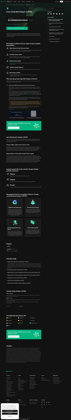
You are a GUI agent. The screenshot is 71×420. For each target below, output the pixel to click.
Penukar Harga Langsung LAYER (14, 24)
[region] (10, 411)
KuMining (19, 384)
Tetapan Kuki (10, 416)
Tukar (19, 377)
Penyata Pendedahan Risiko (10, 392)
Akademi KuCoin (20, 385)
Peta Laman (31, 388)
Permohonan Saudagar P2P (45, 380)
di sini (25, 104)
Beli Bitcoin (8, 402)
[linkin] (44, 404)
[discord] (48, 402)
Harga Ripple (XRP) (56, 380)
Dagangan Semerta (21, 380)
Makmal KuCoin (8, 384)
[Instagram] (46, 404)
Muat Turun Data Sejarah (22, 404)
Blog (7, 380)
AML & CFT (8, 393)
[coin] (41, 407)
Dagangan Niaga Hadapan (22, 381)
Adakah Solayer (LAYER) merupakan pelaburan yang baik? (19, 283)
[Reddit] (41, 404)
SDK (18, 403)
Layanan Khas (32, 385)
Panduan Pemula (32, 377)
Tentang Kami (8, 377)
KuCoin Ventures (9, 385)
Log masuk (57, 1)
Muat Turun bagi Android (34, 402)
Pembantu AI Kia (20, 389)
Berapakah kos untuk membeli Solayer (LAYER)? (17, 277)
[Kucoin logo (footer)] (9, 371)
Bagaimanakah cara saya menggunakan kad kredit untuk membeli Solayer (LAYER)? (24, 272)
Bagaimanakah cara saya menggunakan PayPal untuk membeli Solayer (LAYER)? (23, 275)
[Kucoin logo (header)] (3, 1)
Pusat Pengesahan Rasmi (34, 384)
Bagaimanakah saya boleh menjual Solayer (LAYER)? (17, 261)
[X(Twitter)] (41, 402)
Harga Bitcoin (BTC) (56, 377)
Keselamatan (8, 388)
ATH (19, 306)
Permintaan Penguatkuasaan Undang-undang (11, 395)
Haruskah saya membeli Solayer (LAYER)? (15, 280)
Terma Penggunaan (9, 389)
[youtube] (46, 402)
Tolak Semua (10, 413)
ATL (7, 306)
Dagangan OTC (20, 388)
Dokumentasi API (20, 402)
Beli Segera (38, 91)
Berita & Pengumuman (10, 381)
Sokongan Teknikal (33, 381)
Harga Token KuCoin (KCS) (57, 381)
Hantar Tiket (32, 380)
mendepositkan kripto (27, 94)
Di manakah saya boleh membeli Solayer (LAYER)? (17, 269)
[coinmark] (48, 404)
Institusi (42, 377)
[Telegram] (44, 402)
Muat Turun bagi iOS (33, 403)
